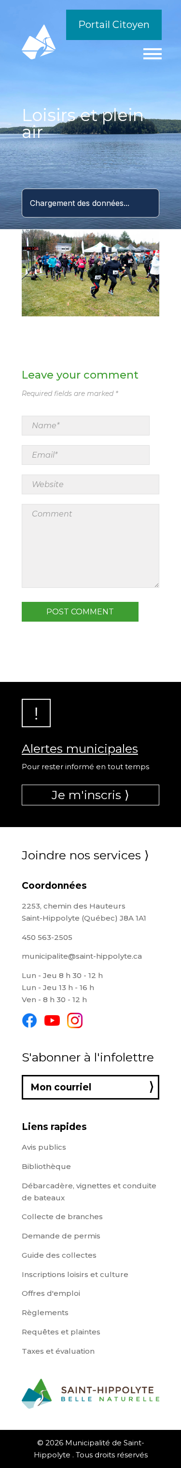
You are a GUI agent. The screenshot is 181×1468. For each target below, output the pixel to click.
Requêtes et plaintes (61, 1331)
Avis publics (44, 1147)
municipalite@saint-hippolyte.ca (82, 956)
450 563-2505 (47, 937)
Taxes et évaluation (58, 1351)
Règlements (45, 1312)
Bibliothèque (46, 1166)
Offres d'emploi (51, 1293)
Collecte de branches (62, 1216)
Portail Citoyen (114, 24)
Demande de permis (61, 1235)
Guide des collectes (59, 1255)
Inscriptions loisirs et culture (75, 1274)
